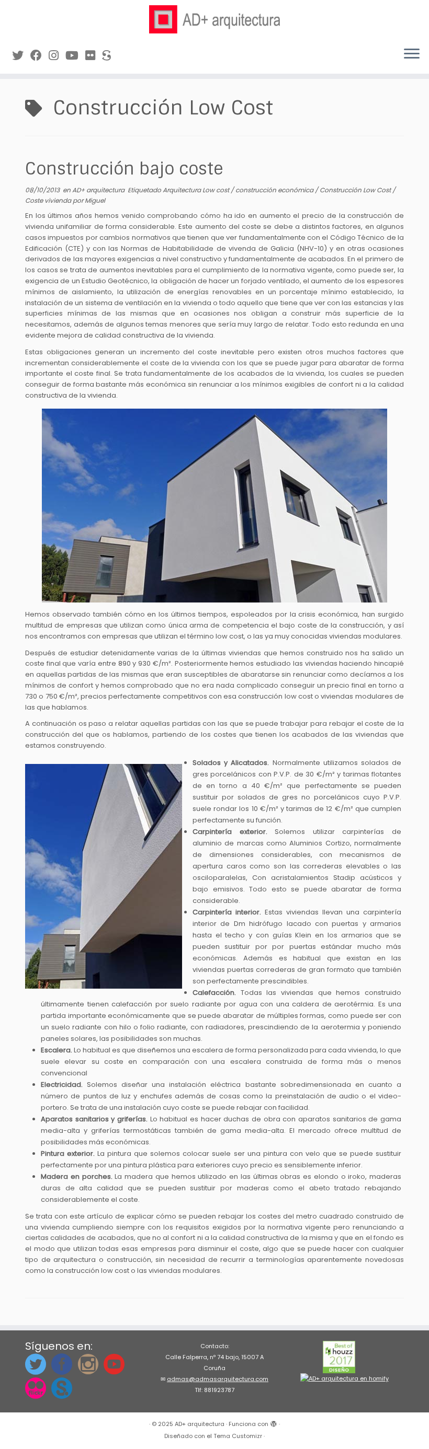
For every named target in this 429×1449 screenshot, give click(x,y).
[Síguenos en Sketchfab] (110, 56)
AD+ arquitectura (99, 190)
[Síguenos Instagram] (57, 56)
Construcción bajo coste (124, 169)
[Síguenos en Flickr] (93, 56)
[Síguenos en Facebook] (39, 56)
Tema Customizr (237, 1436)
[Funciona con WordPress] (273, 1421)
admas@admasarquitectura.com (217, 1379)
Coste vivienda (49, 200)
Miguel (95, 200)
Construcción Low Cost (356, 190)
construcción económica (275, 190)
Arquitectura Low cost (197, 190)
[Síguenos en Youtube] (75, 56)
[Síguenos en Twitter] (21, 56)
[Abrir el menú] (412, 55)
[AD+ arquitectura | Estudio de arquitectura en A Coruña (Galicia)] (214, 19)
